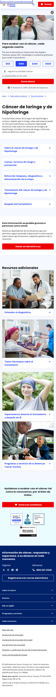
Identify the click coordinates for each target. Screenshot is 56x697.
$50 (8, 63)
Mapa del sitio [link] (7, 630)
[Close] (52, 12)
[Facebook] (12, 570)
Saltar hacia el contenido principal (16, 1)
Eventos (5, 598)
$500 (48, 63)
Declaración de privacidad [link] (12, 635)
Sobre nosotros (9, 621)
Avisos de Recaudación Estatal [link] (14, 655)
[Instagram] (8, 570)
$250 (35, 63)
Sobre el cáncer (9, 590)
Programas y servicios (12, 613)
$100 (21, 63)
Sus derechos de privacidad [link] (13, 645)
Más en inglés (8, 606)
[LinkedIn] (16, 570)
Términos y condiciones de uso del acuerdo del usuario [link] (24, 650)
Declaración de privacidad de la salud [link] (17, 640)
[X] (3, 570)
